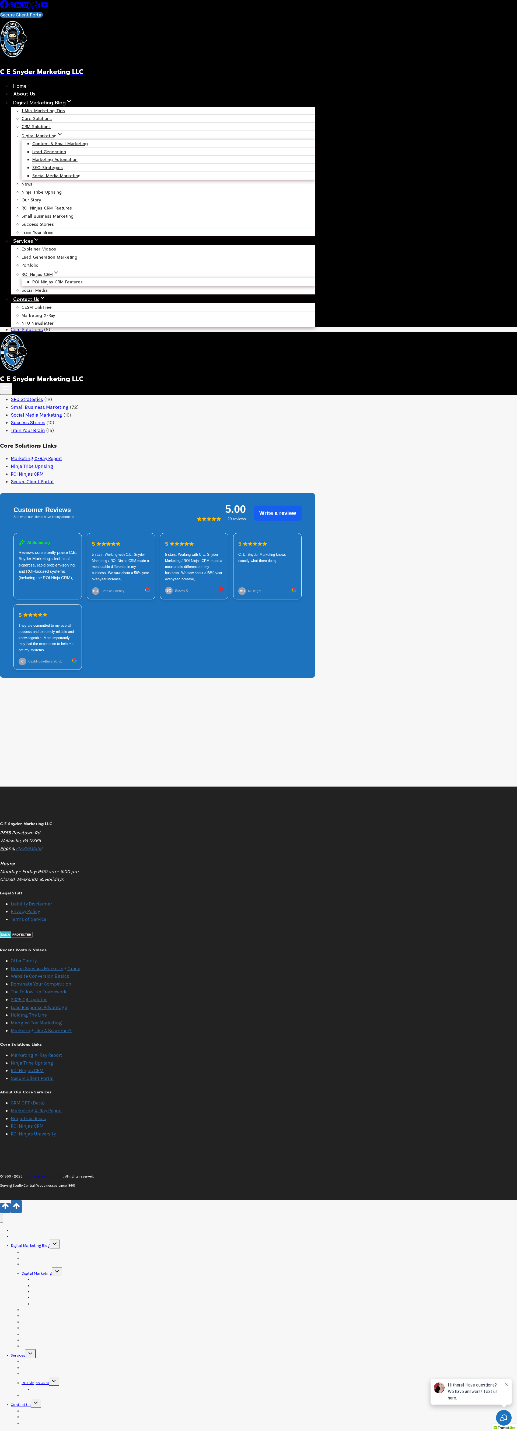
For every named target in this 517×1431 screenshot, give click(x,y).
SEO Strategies (27, 399)
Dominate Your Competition (41, 984)
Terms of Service (28, 919)
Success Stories (38, 224)
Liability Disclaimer (31, 904)
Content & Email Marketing (60, 144)
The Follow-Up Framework (39, 992)
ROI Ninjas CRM (27, 474)
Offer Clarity (24, 961)
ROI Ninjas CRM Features (57, 282)
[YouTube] (44, 7)
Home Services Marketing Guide (45, 969)
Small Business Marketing (48, 216)
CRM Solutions (36, 127)
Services (18, 1355)
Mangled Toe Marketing (36, 1023)
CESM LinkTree (37, 307)
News (27, 184)
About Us (24, 94)
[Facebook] (4, 7)
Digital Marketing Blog (30, 1245)
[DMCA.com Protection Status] (16, 936)
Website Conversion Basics (40, 976)
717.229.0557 (29, 848)
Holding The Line (29, 1015)
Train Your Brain (37, 232)
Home (20, 86)
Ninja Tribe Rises (28, 1118)
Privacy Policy (25, 911)
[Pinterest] (25, 7)
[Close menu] (1, 1218)
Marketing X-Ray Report (36, 458)
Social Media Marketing (56, 176)
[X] (31, 7)
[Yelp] (37, 7)
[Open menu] (6, 389)
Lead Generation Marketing (49, 257)
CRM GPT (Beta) (28, 1103)
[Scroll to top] (5, 1208)
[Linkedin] (18, 7)
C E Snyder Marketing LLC (43, 1176)
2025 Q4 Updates (29, 1000)
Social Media (35, 290)
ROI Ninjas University (33, 1134)
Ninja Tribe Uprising (42, 192)
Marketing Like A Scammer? (41, 1031)
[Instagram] (12, 7)
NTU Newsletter (38, 323)
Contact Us (21, 1404)
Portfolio (30, 265)
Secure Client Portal (21, 15)
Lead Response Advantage (39, 1007)
